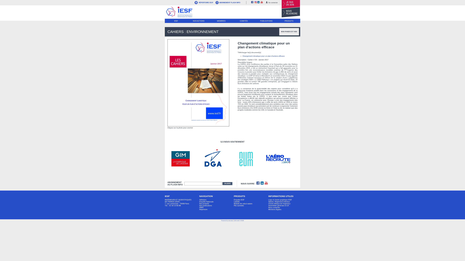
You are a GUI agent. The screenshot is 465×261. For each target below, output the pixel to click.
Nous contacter (274, 207)
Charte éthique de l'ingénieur (279, 204)
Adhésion (202, 200)
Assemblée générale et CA (278, 206)
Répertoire (203, 209)
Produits (289, 21)
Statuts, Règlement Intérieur (279, 202)
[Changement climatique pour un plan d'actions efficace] (198, 126)
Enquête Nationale (206, 202)
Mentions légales (274, 209)
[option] (183, 158)
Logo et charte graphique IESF (280, 200)
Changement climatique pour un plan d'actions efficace (264, 56)
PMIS (201, 207)
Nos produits (204, 204)
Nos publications (205, 206)
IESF (176, 21)
